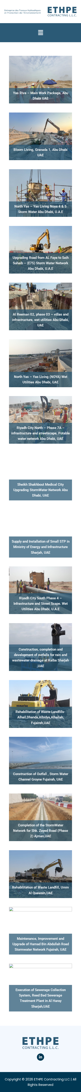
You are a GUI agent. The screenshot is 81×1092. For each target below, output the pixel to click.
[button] (40, 33)
